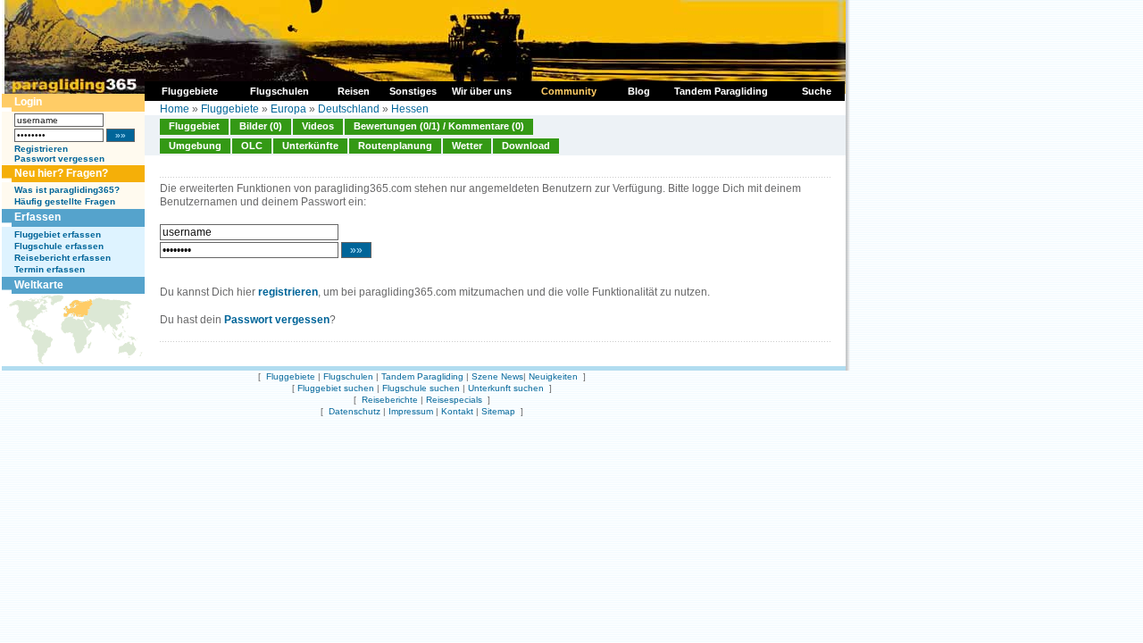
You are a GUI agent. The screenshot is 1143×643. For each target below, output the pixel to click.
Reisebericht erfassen (62, 258)
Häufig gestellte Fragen (64, 201)
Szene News (497, 376)
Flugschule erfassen (59, 246)
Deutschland (349, 109)
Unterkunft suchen (506, 388)
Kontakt (457, 411)
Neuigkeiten (553, 376)
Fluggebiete (230, 109)
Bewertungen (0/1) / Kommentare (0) (439, 126)
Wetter (467, 145)
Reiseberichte (390, 400)
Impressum (410, 411)
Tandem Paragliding (422, 376)
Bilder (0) (260, 126)
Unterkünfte (310, 145)
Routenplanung (395, 145)
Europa (288, 109)
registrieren (288, 292)
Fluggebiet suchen (335, 388)
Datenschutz (354, 411)
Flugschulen (348, 376)
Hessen (410, 109)
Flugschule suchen (421, 388)
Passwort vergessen (59, 158)
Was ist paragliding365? (67, 190)
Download (526, 145)
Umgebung (195, 145)
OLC (252, 145)
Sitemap (498, 411)
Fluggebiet (194, 126)
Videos (318, 126)
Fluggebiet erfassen (57, 234)
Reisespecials (454, 400)
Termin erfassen (49, 269)
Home (174, 109)
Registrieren (41, 149)
